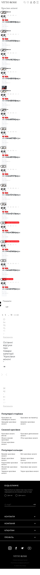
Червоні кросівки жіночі (8, 472)
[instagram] (10, 548)
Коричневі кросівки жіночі (9, 464)
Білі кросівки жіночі (29, 454)
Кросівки (2, 18)
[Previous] (6, 374)
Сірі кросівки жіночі (29, 463)
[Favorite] (28, 2)
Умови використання (20, 560)
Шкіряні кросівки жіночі (28, 423)
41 (18, 34)
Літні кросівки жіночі (29, 438)
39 (13, 15)
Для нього (21, 495)
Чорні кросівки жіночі (30, 471)
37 (8, 15)
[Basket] (34, 2)
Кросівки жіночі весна (8, 435)
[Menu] (38, 2)
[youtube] (29, 548)
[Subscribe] (33, 504)
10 (11, 315)
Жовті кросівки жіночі (7, 459)
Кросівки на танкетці (29, 418)
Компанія (9, 523)
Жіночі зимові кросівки (7, 439)
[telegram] (22, 548)
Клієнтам (9, 530)
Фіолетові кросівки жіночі (9, 468)
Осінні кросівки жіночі (7, 443)
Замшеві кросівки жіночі (8, 423)
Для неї (9, 495)
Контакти (9, 517)
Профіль (9, 537)
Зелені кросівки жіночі (27, 459)
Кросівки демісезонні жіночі (29, 435)
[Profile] (31, 2)
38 (10, 15)
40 (16, 15)
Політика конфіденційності (20, 563)
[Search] (25, 2)
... (8, 315)
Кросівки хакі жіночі (29, 467)
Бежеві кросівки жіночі (8, 455)
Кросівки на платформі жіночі (8, 419)
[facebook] (16, 548)
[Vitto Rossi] (8, 2)
